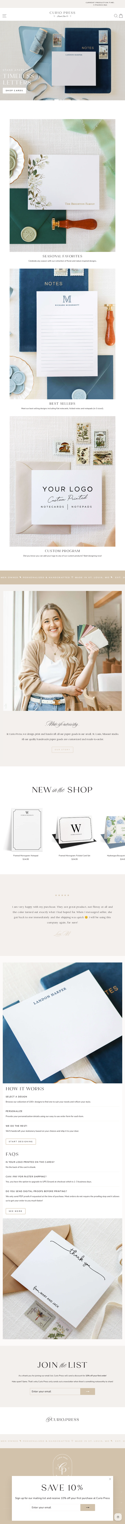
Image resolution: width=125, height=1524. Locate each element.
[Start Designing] (62, 1116)
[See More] (62, 1183)
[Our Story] (62, 737)
